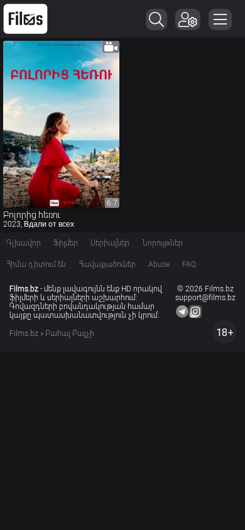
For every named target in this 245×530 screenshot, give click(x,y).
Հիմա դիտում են (36, 264)
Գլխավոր (23, 243)
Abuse (159, 264)
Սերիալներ (109, 243)
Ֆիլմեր (65, 243)
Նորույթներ (162, 243)
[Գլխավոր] (25, 19)
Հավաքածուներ (107, 264)
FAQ (189, 264)
